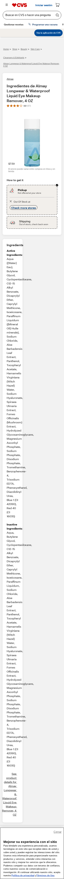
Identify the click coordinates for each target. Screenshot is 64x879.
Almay (10, 79)
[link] (9, 794)
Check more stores (23, 208)
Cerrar (57, 831)
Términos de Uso (45, 875)
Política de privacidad (22, 875)
